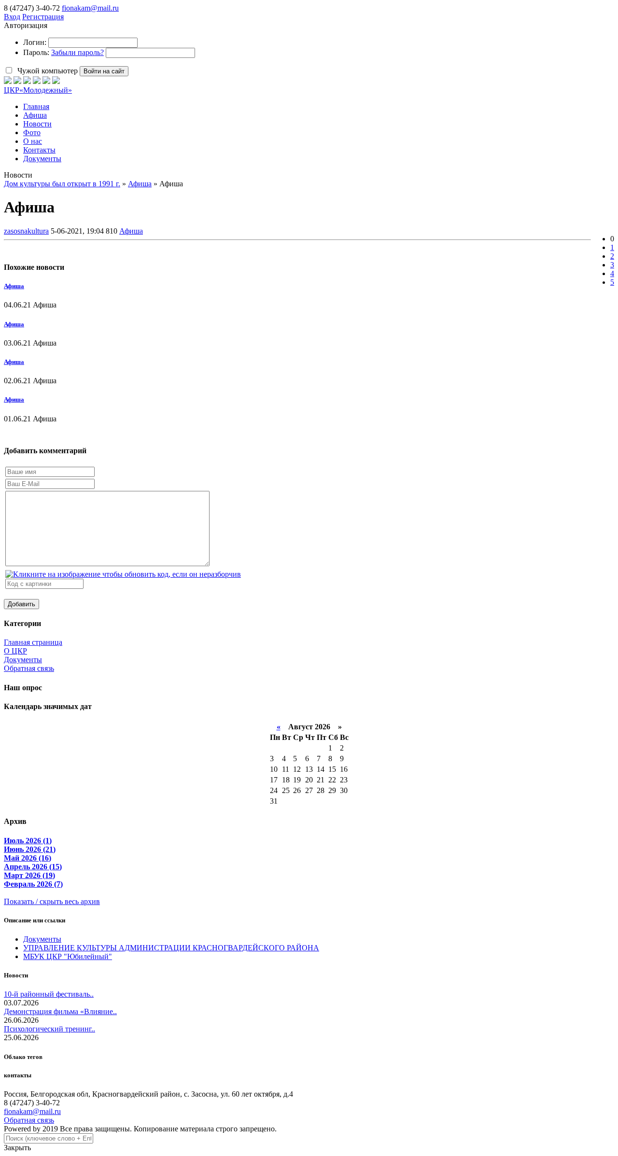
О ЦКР (15, 651)
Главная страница (33, 642)
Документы (23, 659)
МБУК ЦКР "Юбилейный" (67, 956)
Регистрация (43, 17)
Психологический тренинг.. (49, 1029)
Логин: (34, 42)
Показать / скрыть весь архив (52, 901)
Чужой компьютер (46, 71)
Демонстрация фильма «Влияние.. (60, 1011)
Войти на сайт (104, 71)
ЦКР (38, 90)
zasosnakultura (26, 231)
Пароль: (36, 52)
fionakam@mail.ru (90, 8)
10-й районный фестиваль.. (49, 994)
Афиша (131, 231)
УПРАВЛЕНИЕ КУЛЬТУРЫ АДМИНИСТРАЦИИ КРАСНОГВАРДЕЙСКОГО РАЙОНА (171, 948)
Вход (12, 17)
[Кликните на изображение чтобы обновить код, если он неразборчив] (123, 574)
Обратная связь (29, 668)
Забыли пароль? (77, 52)
